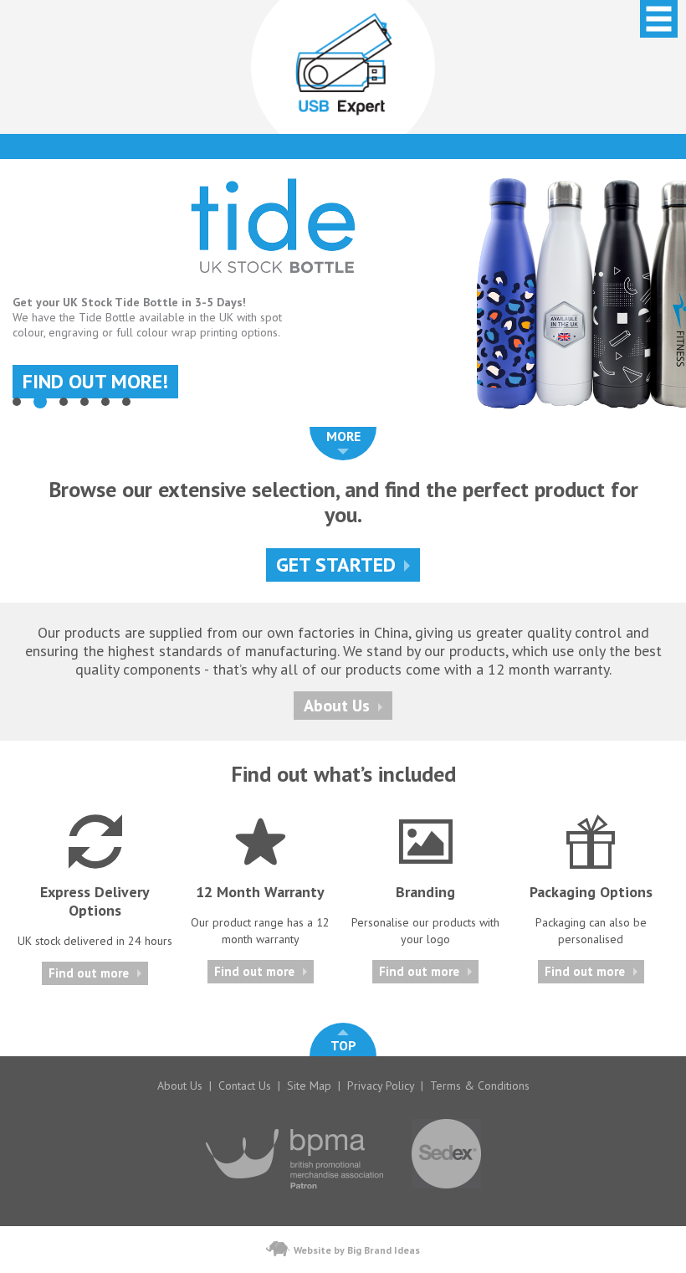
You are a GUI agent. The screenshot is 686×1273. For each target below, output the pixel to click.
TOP (343, 1045)
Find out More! (95, 381)
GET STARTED (336, 564)
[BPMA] (294, 1196)
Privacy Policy (380, 1085)
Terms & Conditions (480, 1085)
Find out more (89, 973)
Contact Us (244, 1085)
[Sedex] (446, 1196)
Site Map (309, 1085)
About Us (337, 705)
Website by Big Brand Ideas (357, 1250)
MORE (343, 436)
